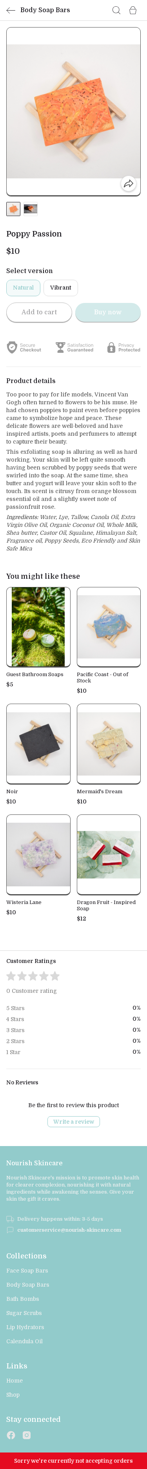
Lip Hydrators (25, 1327)
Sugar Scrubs (24, 1313)
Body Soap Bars (27, 1285)
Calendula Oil (24, 1341)
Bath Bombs (22, 1299)
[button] (13, 209)
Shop (13, 1395)
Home (14, 1380)
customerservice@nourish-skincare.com (69, 1230)
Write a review (73, 1122)
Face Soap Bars (27, 1270)
